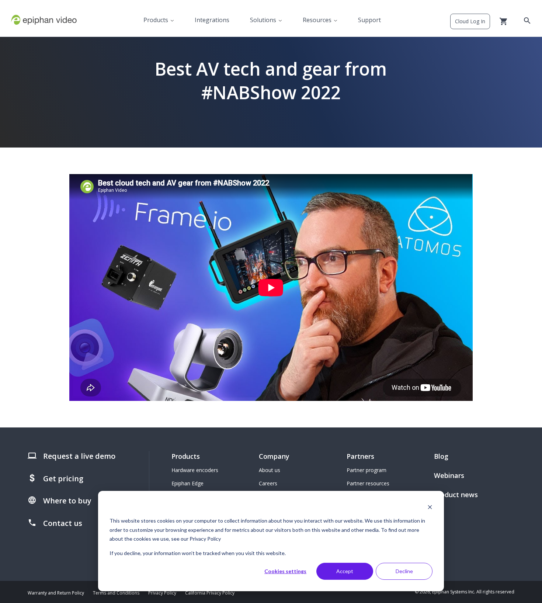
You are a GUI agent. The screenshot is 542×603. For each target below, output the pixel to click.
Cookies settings (285, 571)
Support (369, 20)
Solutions (263, 20)
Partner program (366, 470)
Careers (268, 483)
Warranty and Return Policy (56, 593)
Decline (404, 571)
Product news (456, 494)
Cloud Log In (470, 21)
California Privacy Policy (209, 593)
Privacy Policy (162, 593)
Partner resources (368, 483)
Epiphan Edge (187, 483)
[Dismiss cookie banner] (429, 507)
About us (269, 470)
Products (155, 20)
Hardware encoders (194, 470)
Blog (441, 456)
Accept (344, 571)
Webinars (449, 475)
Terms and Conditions (116, 593)
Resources (317, 20)
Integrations (212, 20)
